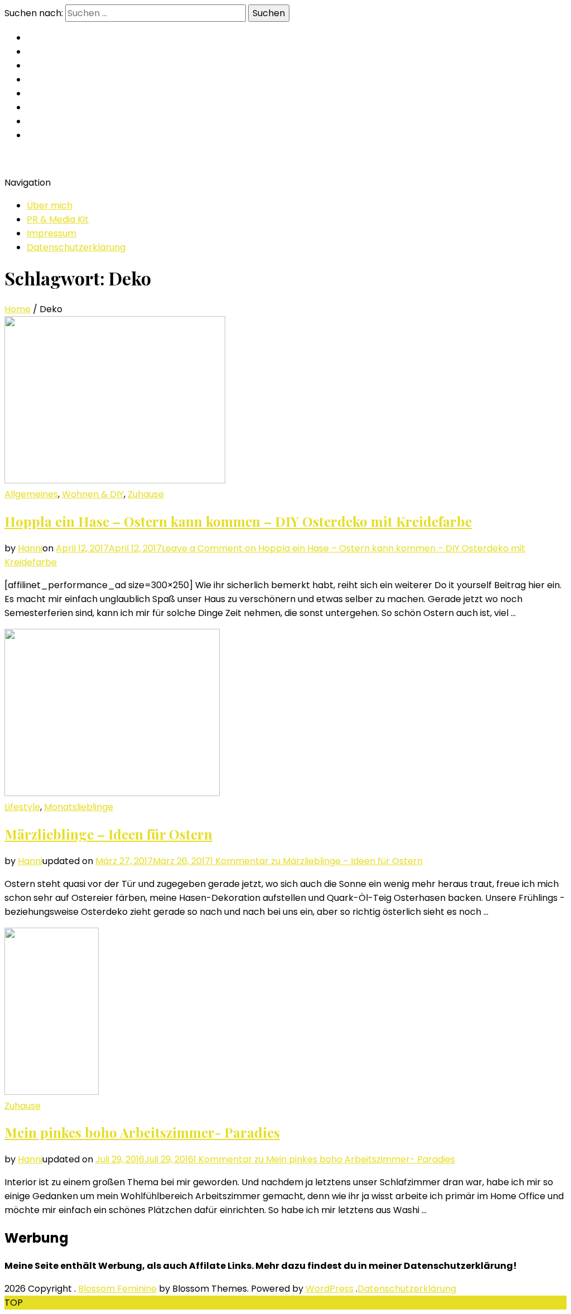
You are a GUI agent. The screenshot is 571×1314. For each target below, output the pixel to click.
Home (17, 309)
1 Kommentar (316, 861)
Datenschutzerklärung (76, 247)
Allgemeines (31, 494)
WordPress (330, 1288)
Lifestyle (22, 807)
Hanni (30, 548)
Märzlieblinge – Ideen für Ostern (108, 834)
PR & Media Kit (58, 219)
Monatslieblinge (78, 807)
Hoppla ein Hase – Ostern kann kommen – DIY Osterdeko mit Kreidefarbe (238, 521)
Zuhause (146, 494)
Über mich (49, 205)
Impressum (51, 233)
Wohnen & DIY (93, 494)
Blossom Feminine (117, 1288)
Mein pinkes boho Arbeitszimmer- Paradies (142, 1132)
